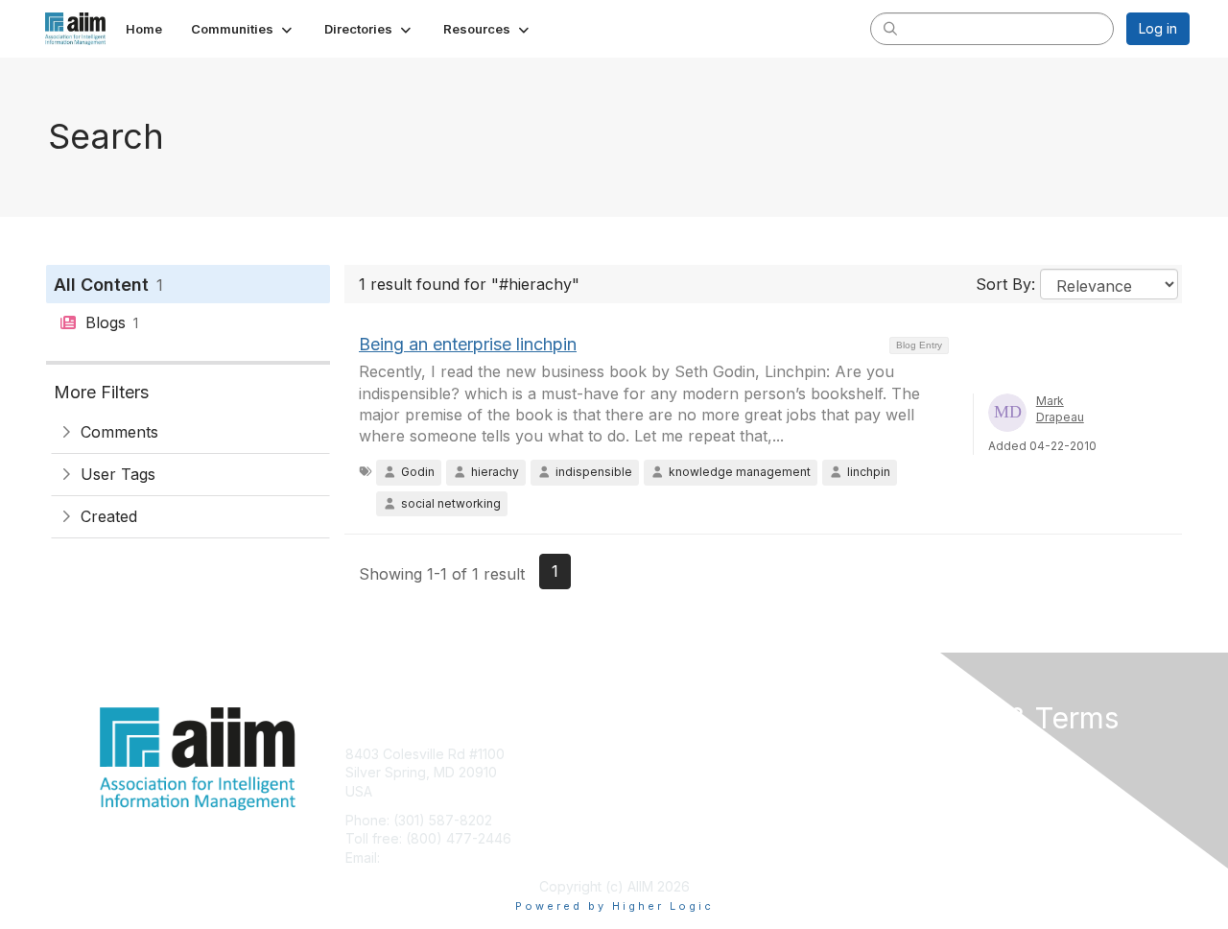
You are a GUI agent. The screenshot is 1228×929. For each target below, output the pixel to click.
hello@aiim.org (430, 857)
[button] (243, 28)
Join (635, 754)
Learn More (658, 791)
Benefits (647, 772)
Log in (1158, 28)
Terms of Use (941, 772)
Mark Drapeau (1060, 408)
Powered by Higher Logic (614, 906)
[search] (890, 27)
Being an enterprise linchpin (468, 344)
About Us (927, 754)
